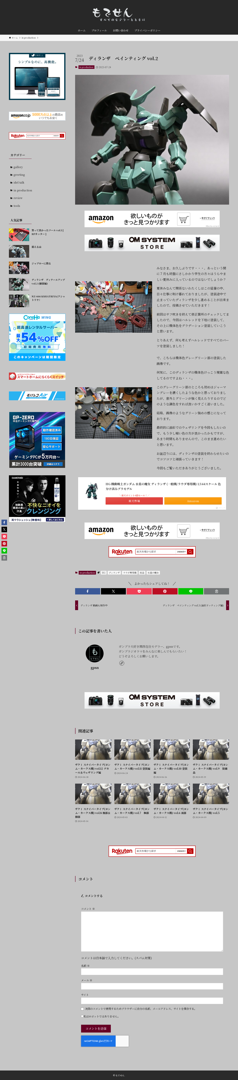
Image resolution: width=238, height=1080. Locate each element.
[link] (121, 663)
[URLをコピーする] (216, 591)
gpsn (95, 667)
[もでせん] (119, 13)
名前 (85, 966)
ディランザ (114, 572)
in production (86, 67)
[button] (87, 591)
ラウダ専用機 (129, 572)
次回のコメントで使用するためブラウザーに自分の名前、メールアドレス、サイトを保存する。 (141, 1008)
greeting (19, 174)
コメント (88, 909)
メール (86, 980)
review (18, 198)
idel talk (19, 182)
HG (103, 572)
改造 (142, 572)
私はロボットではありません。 (101, 1016)
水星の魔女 (153, 572)
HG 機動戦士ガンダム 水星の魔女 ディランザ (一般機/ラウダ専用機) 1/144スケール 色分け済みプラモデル (163, 486)
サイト (85, 995)
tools (17, 206)
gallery (18, 167)
